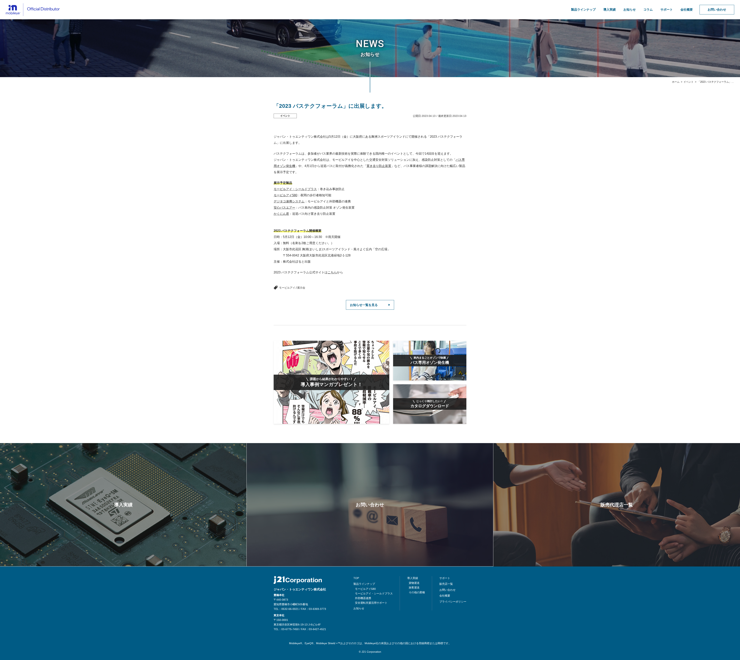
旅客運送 (414, 587)
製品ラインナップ (583, 9)
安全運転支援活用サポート (371, 602)
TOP (356, 578)
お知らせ (629, 9)
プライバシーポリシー (452, 601)
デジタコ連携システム (289, 201)
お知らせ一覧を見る (364, 305)
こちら (332, 272)
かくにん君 (281, 213)
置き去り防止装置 (379, 166)
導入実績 (609, 9)
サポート (666, 9)
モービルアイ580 (285, 195)
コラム (648, 9)
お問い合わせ (717, 9)
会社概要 (686, 9)
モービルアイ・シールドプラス (295, 189)
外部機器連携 (363, 598)
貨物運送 (414, 582)
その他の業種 (417, 592)
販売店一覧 (446, 583)
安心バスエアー (284, 207)
